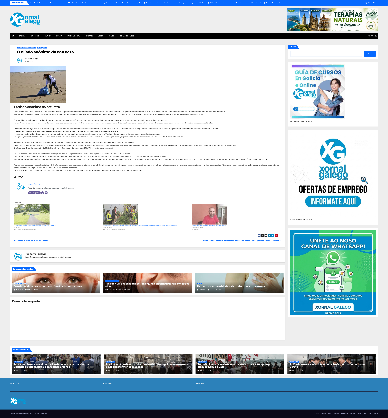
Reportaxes (17, 283)
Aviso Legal (14, 383)
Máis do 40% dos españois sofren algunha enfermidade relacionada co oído (147, 285)
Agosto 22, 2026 (21, 370)
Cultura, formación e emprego (27, 47)
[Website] (42, 192)
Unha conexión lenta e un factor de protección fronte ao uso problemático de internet (241, 241)
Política (47, 36)
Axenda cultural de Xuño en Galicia (32, 241)
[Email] (46, 192)
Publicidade (107, 383)
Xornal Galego (33, 59)
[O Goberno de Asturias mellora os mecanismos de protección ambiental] (57, 214)
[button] (372, 36)
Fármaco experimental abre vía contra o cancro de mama (231, 286)
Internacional (73, 36)
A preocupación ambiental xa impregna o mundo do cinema (209, 225)
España (59, 36)
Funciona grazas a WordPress (19, 413)
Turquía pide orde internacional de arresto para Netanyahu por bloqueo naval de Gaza (235, 365)
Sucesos (35, 36)
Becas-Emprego (127, 36)
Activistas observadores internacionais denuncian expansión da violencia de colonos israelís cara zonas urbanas (51, 365)
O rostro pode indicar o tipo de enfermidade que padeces (48, 286)
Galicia (22, 36)
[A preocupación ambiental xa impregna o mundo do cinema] (235, 214)
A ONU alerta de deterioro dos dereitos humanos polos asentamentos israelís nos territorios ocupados (147, 365)
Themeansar (43, 413)
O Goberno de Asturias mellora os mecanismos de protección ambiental (34, 225)
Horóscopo (200, 383)
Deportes (88, 36)
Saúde (112, 36)
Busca (293, 47)
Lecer (100, 36)
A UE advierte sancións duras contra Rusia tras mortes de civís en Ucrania (327, 365)
